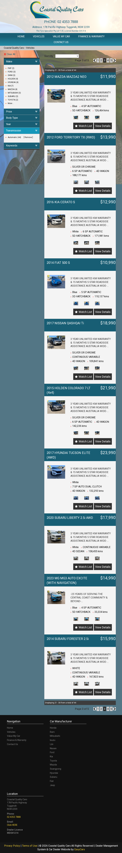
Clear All (11, 54)
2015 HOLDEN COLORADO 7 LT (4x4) (68, 390)
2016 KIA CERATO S (61, 202)
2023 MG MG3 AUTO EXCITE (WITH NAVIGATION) (67, 580)
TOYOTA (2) (13, 100)
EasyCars (79, 849)
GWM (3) (11, 75)
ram (52, 732)
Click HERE (12, 825)
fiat (52, 781)
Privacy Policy (12, 845)
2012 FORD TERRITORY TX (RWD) (71, 137)
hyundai (54, 773)
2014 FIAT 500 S (58, 263)
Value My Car (61, 36)
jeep (52, 785)
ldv (51, 744)
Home (21, 36)
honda (53, 728)
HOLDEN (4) (13, 79)
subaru (53, 777)
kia (51, 756)
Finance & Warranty (91, 36)
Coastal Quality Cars (14, 48)
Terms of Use (30, 845)
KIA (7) (11, 86)
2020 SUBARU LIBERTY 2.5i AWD (70, 518)
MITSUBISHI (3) (14, 93)
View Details (103, 126)
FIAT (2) (11, 68)
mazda (53, 764)
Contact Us (61, 42)
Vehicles (38, 36)
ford (52, 752)
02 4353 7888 (67, 22)
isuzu (52, 740)
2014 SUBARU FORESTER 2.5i (68, 639)
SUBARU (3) (13, 96)
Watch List (85, 126)
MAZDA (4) (12, 89)
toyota (53, 760)
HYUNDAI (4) (13, 82)
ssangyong (55, 769)
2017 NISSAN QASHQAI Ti (65, 323)
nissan (53, 748)
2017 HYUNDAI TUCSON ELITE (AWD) (68, 455)
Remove (28, 137)
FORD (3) (12, 72)
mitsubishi (55, 736)
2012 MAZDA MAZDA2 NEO (66, 77)
